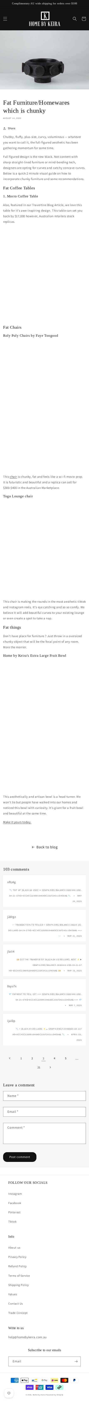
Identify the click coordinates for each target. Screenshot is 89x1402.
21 (38, 1067)
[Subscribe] (76, 1361)
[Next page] (50, 1067)
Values (12, 1294)
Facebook (14, 1203)
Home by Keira (39, 1395)
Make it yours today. (17, 822)
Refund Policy (17, 1266)
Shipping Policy (18, 1285)
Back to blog (47, 847)
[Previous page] (9, 1058)
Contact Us (15, 1303)
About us (14, 1247)
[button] (5, 18)
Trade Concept (18, 1313)
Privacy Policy (17, 1257)
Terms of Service (19, 1276)
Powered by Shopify (54, 1395)
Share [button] (12, 128)
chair (13, 477)
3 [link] (43, 1058)
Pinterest (14, 1212)
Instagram (15, 1194)
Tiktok (12, 1221)
